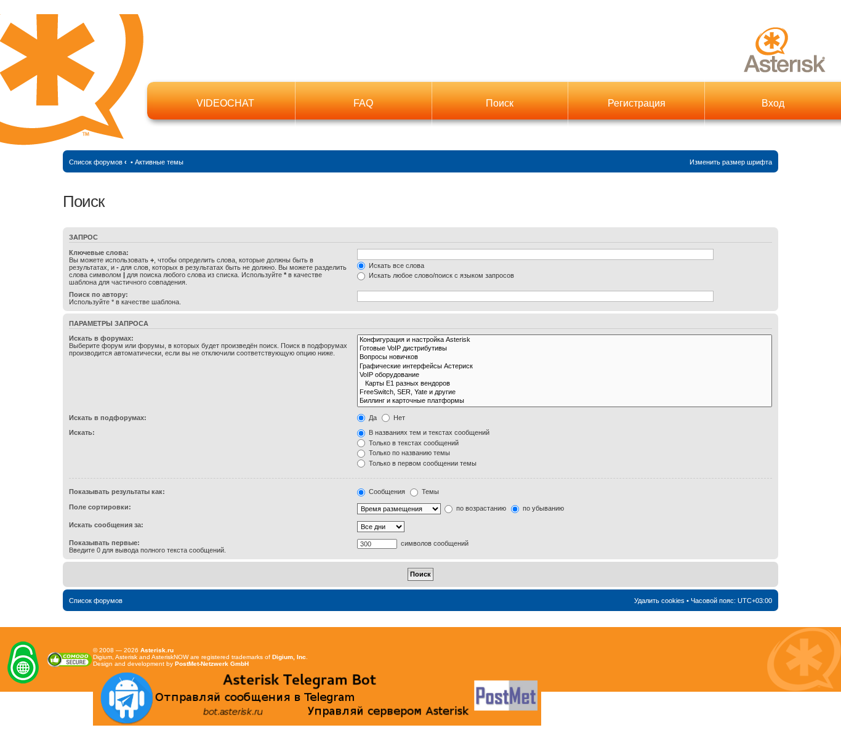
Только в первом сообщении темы (422, 463)
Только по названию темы (408, 452)
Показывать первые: (104, 542)
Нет (398, 417)
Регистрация (637, 103)
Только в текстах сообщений (413, 443)
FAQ (363, 103)
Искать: (82, 432)
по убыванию (542, 508)
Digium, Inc (289, 657)
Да (372, 417)
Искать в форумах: (101, 338)
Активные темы (159, 162)
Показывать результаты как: (117, 491)
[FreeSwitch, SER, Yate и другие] (564, 392)
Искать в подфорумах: (108, 417)
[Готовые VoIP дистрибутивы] (564, 348)
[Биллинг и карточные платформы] (564, 401)
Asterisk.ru (157, 650)
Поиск (499, 103)
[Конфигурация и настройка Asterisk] (564, 340)
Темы (429, 491)
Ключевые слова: (99, 252)
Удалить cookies (659, 600)
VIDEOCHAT (225, 103)
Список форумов (96, 162)
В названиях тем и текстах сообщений (428, 432)
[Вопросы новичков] (564, 357)
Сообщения (386, 491)
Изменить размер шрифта (731, 162)
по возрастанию (480, 508)
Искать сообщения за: (106, 524)
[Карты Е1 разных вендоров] (564, 383)
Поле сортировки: (100, 507)
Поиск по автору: (98, 294)
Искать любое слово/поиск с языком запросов (440, 275)
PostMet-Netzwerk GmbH (212, 663)
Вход (773, 103)
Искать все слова (395, 265)
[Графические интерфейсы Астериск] (564, 366)
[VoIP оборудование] (564, 375)
